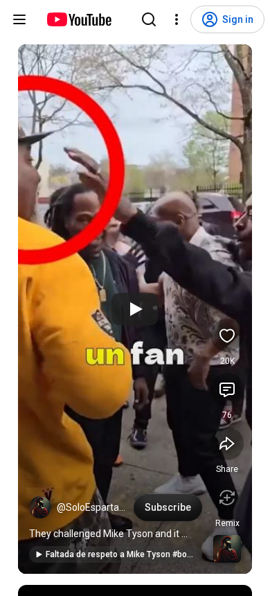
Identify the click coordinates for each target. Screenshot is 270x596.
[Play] (135, 309)
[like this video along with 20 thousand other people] (227, 335)
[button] (40, 507)
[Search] (149, 19)
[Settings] (176, 19)
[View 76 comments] (227, 389)
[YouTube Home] (78, 19)
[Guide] (19, 19)
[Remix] (227, 497)
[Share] (227, 443)
